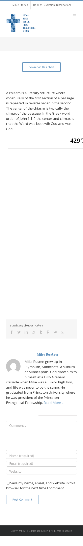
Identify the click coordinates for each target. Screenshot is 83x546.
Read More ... (54, 402)
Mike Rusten (47, 354)
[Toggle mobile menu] (75, 16)
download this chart (41, 67)
